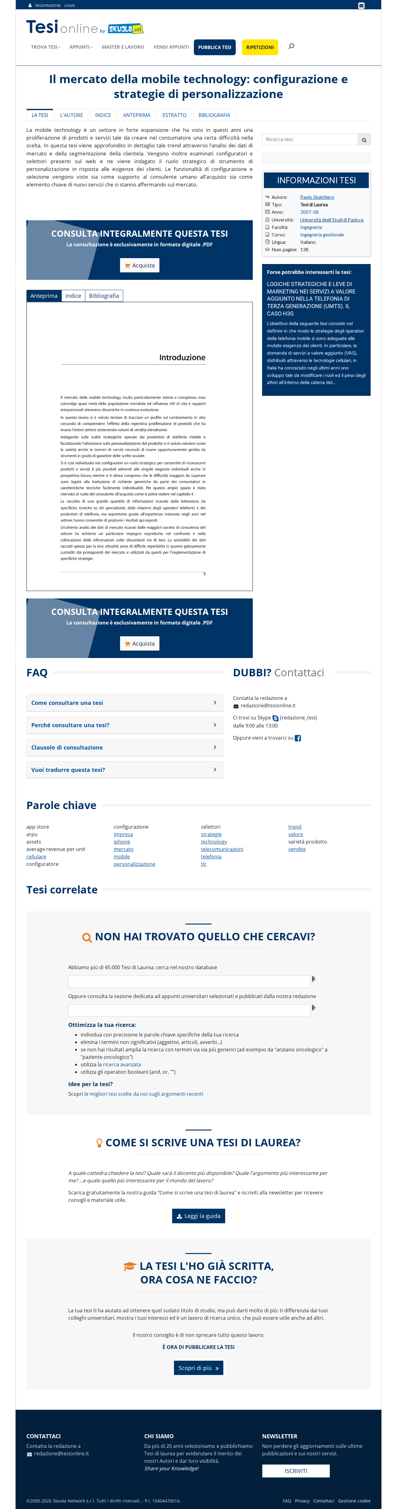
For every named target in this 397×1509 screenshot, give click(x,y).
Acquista (143, 265)
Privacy (302, 1501)
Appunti (79, 47)
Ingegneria (311, 227)
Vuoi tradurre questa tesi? (68, 769)
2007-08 (309, 212)
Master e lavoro (123, 47)
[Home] (85, 27)
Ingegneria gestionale (322, 234)
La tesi (40, 115)
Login (69, 5)
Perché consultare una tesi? (70, 725)
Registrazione (48, 5)
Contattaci (323, 1501)
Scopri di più (196, 1368)
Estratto (174, 115)
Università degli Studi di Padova (332, 219)
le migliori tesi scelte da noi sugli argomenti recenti (143, 1093)
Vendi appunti (171, 47)
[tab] (125, 703)
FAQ (287, 1501)
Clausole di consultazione (67, 747)
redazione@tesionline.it (268, 705)
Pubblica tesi (214, 47)
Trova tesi (44, 47)
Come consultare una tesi (67, 702)
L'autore (71, 115)
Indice (103, 115)
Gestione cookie (354, 1501)
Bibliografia (214, 115)
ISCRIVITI (296, 1471)
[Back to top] (386, 1498)
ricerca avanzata (122, 1064)
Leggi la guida (203, 1216)
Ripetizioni (260, 47)
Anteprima (136, 115)
